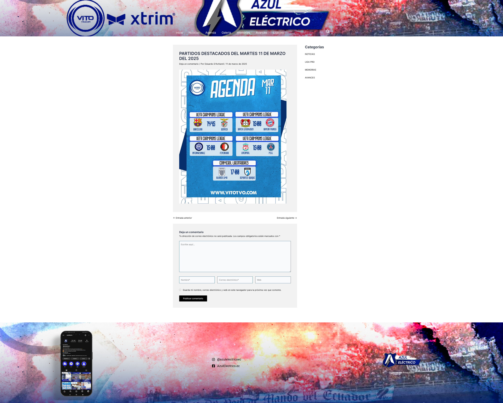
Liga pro (278, 32)
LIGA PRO (310, 62)
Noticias (194, 32)
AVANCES (310, 77)
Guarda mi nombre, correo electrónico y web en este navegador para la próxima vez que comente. (232, 290)
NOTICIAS (310, 54)
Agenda (210, 32)
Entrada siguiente (287, 218)
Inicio (179, 32)
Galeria (226, 32)
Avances (261, 32)
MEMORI (309, 69)
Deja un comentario (189, 64)
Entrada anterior (182, 218)
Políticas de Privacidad (401, 372)
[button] (328, 32)
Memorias (243, 32)
